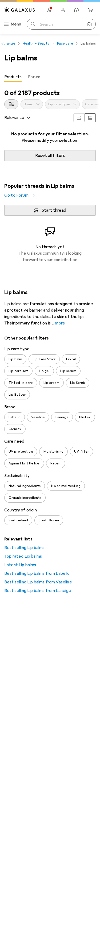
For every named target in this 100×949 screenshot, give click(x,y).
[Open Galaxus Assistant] (76, 10)
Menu (16, 24)
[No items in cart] (90, 10)
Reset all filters (50, 155)
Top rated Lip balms (23, 556)
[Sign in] (62, 10)
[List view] (90, 117)
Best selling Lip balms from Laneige (37, 590)
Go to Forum (16, 195)
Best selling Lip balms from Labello (37, 573)
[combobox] (11, 104)
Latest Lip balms (20, 565)
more (60, 323)
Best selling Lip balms (24, 547)
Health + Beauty (36, 43)
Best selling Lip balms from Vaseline (38, 582)
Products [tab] (13, 77)
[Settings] (49, 10)
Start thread (54, 210)
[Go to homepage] (20, 9)
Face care (65, 43)
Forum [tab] (34, 77)
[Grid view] (79, 117)
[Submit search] (33, 24)
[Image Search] (89, 24)
